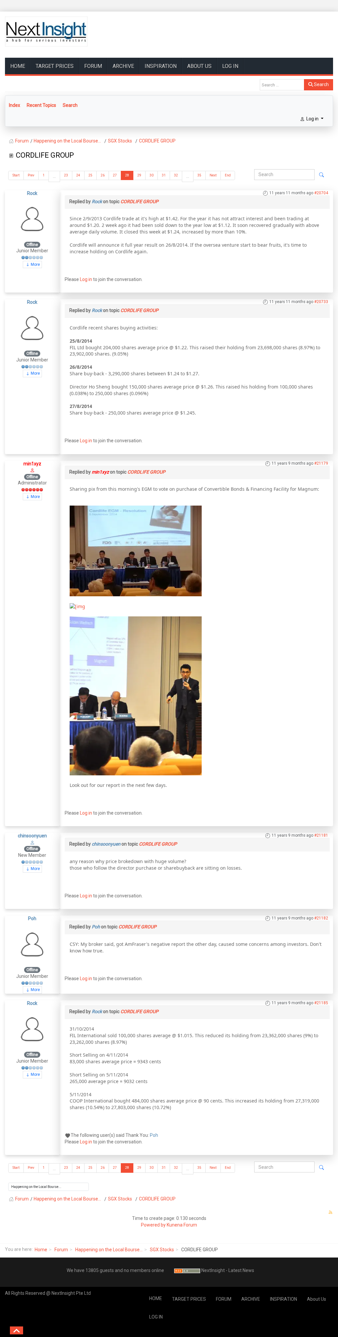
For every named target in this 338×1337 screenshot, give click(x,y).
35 (199, 175)
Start (16, 175)
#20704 (321, 193)
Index (14, 105)
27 (115, 175)
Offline (32, 244)
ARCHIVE (123, 66)
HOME (17, 66)
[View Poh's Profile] (32, 944)
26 (103, 175)
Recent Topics (41, 105)
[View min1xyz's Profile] (32, 470)
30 (151, 175)
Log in (86, 279)
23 (66, 175)
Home (41, 1249)
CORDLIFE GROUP (139, 201)
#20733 (321, 301)
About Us (199, 66)
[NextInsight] (46, 31)
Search (321, 84)
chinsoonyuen (32, 835)
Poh (32, 918)
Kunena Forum (182, 1225)
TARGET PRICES (55, 66)
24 (78, 175)
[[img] (136, 550)
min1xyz (32, 463)
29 (139, 175)
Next (213, 175)
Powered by (153, 1225)
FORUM (93, 66)
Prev (31, 175)
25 (90, 175)
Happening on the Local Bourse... (109, 1249)
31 (164, 175)
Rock (32, 193)
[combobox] (282, 84)
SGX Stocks (162, 1249)
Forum (61, 1249)
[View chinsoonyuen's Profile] (32, 842)
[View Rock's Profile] (32, 218)
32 (176, 175)
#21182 (321, 918)
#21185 (321, 1003)
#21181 (321, 835)
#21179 (321, 463)
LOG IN (230, 66)
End (228, 175)
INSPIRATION (161, 66)
